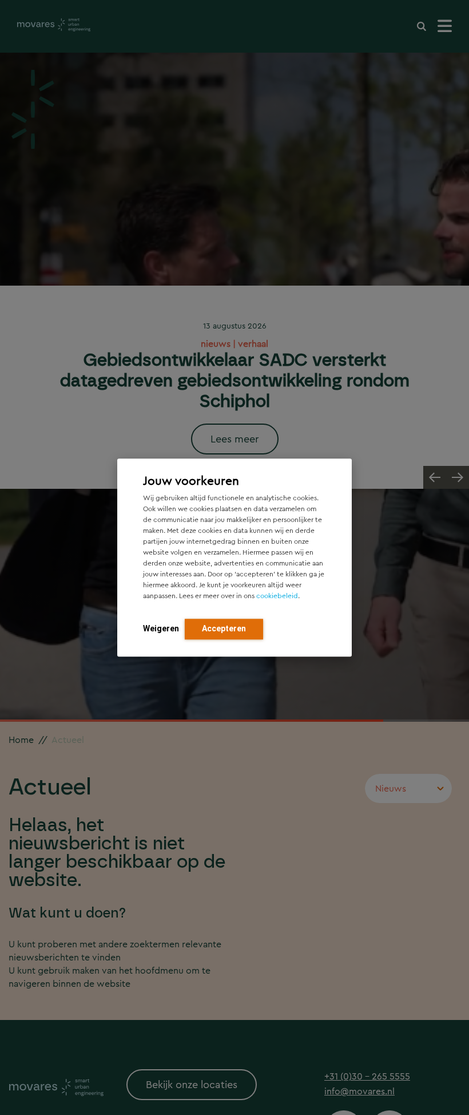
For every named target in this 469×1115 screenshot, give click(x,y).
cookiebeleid (277, 596)
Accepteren (224, 628)
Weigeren (161, 628)
